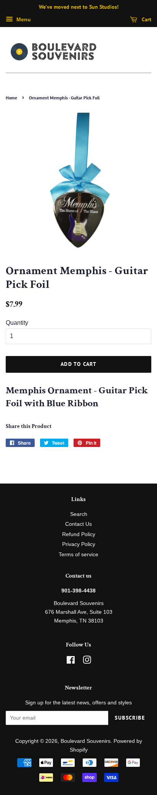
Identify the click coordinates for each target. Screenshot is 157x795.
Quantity (17, 322)
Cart (145, 19)
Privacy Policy (78, 544)
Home (11, 98)
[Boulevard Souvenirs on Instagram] (87, 661)
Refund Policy (78, 534)
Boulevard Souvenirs (86, 741)
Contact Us (78, 524)
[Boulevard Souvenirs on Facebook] (70, 661)
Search (78, 514)
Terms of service (78, 554)
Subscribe (130, 717)
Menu (23, 19)
